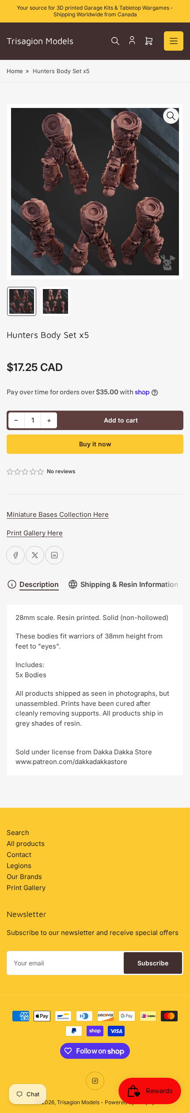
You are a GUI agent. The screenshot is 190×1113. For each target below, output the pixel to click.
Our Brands (24, 876)
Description (39, 584)
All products (26, 843)
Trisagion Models (78, 1102)
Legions (19, 865)
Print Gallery (26, 887)
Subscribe (152, 963)
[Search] (115, 41)
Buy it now (95, 444)
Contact (19, 854)
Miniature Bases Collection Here (58, 514)
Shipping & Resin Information (129, 584)
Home (15, 70)
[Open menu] (173, 41)
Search (18, 832)
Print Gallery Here (35, 533)
